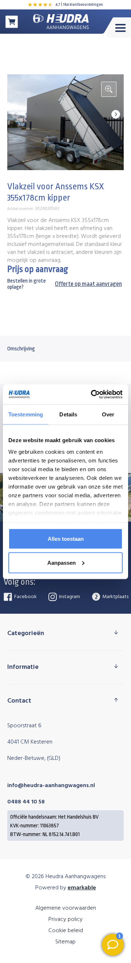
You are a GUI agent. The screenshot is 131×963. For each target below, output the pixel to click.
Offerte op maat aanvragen (88, 283)
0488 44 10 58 (26, 802)
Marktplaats (114, 597)
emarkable (82, 888)
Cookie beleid (65, 930)
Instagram (69, 597)
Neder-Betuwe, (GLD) (33, 758)
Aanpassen (61, 562)
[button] (115, 114)
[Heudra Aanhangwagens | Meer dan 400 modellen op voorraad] (61, 21)
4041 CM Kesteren (29, 742)
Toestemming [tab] (25, 414)
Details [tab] (68, 414)
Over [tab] (108, 414)
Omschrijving (21, 349)
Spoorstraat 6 (24, 726)
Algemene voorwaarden (65, 908)
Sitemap (65, 942)
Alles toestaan (66, 539)
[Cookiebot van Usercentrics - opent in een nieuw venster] (92, 394)
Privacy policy (65, 919)
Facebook (25, 597)
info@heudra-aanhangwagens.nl (51, 785)
